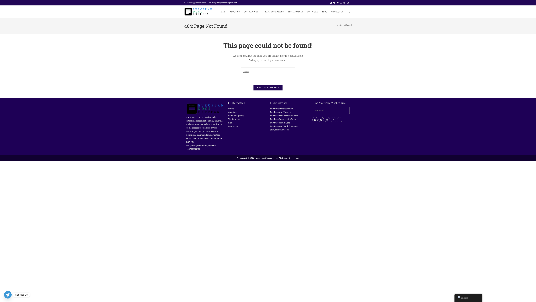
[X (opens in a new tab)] (330, 2)
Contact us (233, 126)
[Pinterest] (333, 119)
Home (231, 108)
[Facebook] (321, 119)
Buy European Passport (281, 112)
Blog (230, 122)
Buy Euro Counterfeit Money (283, 119)
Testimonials (234, 119)
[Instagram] (327, 119)
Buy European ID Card (280, 122)
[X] (315, 119)
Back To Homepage (268, 87)
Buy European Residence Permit (284, 115)
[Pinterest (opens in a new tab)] (337, 2)
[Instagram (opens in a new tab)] (341, 2)
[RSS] (339, 119)
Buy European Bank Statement (284, 126)
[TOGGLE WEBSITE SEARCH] (349, 11)
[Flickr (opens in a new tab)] (344, 2)
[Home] (336, 25)
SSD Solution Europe (279, 129)
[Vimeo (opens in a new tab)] (347, 2)
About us (232, 112)
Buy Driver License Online (281, 108)
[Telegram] (8, 295)
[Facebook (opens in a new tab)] (334, 2)
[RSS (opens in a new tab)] (350, 2)
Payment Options (236, 115)
